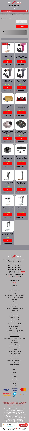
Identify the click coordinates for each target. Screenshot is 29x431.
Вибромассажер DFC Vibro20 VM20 (7, 234)
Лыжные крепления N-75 (14, 323)
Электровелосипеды (14, 362)
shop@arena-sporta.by (14, 274)
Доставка (14, 378)
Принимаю (23, 425)
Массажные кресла (14, 328)
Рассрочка (14, 374)
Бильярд (14, 293)
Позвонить (24, 429)
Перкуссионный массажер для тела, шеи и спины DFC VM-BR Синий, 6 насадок (21, 81)
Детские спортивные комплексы (14, 308)
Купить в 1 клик (8, 64)
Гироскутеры (14, 299)
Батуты (14, 288)
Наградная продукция (14, 333)
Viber (19, 276)
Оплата (14, 376)
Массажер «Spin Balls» (8, 106)
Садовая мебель (14, 342)
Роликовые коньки (14, 340)
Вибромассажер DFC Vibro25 (8, 208)
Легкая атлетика (14, 319)
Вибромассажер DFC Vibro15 (21, 183)
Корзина (14, 428)
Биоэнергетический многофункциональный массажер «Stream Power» (21, 132)
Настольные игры (14, 336)
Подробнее (10, 426)
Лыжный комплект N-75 (14, 326)
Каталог (9, 429)
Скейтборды (14, 349)
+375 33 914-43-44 (14, 272)
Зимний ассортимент (14, 315)
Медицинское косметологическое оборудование (14, 331)
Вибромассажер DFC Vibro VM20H (8, 55)
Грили (14, 301)
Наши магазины (14, 380)
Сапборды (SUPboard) (14, 347)
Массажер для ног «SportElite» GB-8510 (7, 132)
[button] (26, 424)
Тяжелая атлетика (14, 358)
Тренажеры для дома (14, 355)
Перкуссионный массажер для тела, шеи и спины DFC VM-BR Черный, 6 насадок (7, 81)
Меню (4, 429)
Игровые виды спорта (14, 317)
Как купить (14, 372)
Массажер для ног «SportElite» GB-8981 (21, 107)
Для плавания (14, 310)
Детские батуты (15, 304)
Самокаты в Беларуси (14, 344)
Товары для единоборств (14, 351)
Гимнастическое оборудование (14, 297)
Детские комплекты (14, 306)
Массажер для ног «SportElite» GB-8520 (7, 158)
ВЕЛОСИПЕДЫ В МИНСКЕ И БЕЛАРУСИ (14, 295)
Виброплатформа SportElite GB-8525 (21, 157)
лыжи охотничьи (14, 321)
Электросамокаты (14, 364)
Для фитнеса (14, 312)
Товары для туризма (14, 353)
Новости (14, 383)
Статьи (14, 385)
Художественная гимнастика (14, 360)
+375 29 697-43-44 (14, 269)
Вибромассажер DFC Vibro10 (8, 183)
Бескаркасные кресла (14, 290)
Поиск (19, 429)
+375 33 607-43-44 (14, 267)
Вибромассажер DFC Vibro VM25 (21, 208)
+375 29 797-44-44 (15, 7)
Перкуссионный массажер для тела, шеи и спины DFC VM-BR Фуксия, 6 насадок (21, 56)
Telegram (12, 276)
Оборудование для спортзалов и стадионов (14, 338)
